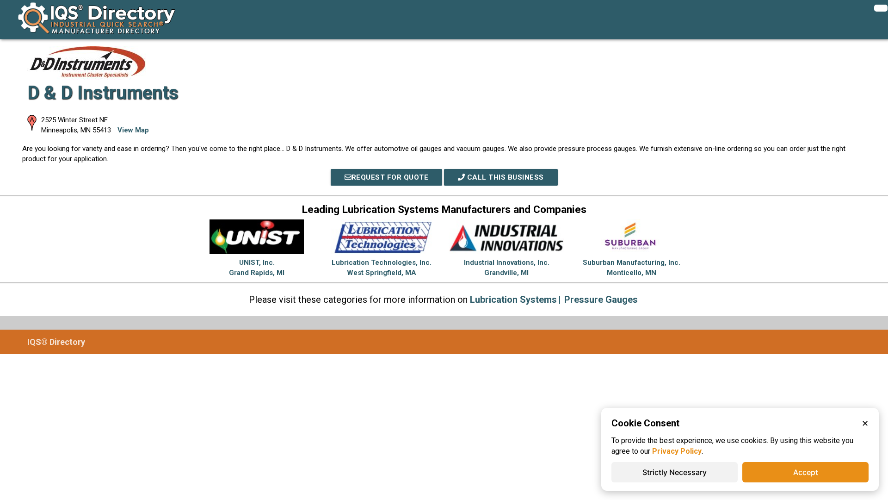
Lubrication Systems (513, 299)
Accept (805, 472)
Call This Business (504, 177)
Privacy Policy (677, 451)
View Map (133, 130)
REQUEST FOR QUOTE (390, 177)
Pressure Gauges (601, 299)
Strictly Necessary (674, 472)
